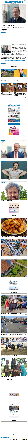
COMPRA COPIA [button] (14, 124)
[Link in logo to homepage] (5, 437)
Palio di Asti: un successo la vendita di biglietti (9, 355)
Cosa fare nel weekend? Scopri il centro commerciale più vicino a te (13, 257)
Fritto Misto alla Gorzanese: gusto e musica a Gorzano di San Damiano (13, 236)
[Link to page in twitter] (2, 32)
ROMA (24, 60)
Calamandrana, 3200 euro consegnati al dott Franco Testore (11, 313)
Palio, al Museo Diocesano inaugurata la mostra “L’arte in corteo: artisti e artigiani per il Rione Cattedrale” (20, 94)
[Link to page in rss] (14, 439)
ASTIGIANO (6, 60)
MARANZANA (10, 60)
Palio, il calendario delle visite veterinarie (8, 376)
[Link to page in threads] (5, 32)
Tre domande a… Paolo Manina (6, 200)
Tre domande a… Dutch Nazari (6, 179)
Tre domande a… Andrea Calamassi (7, 158)
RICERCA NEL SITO (25, 0)
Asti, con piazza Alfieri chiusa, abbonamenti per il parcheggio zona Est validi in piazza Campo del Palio (13, 335)
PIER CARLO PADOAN (20, 60)
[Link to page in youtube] (13, 439)
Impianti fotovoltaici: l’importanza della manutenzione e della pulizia (13, 277)
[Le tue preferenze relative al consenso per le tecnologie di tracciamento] (26, 446)
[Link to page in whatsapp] (4, 32)
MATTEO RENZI (14, 60)
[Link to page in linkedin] (3, 32)
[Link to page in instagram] (10, 439)
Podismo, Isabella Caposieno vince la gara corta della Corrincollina (7, 78)
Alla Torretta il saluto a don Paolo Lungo (7, 93)
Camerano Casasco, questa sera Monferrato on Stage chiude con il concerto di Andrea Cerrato (20, 79)
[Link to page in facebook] (1, 32)
